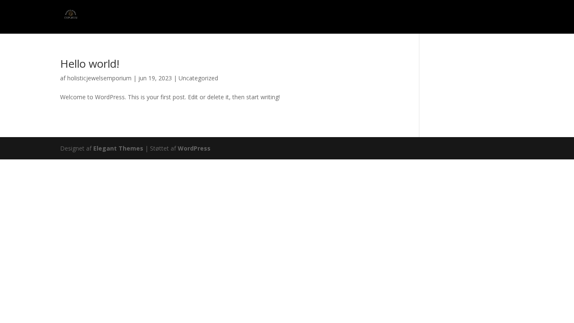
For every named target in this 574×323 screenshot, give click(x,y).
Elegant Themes (118, 148)
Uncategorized (198, 78)
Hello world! (89, 63)
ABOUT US (499, 17)
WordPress (194, 148)
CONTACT (458, 17)
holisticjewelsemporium (99, 78)
